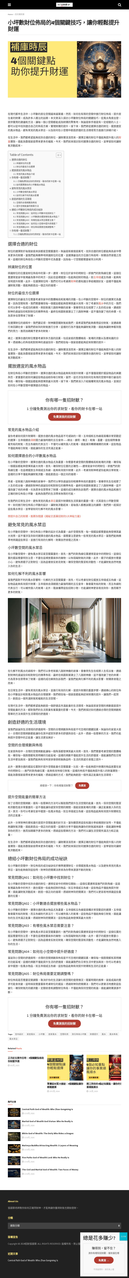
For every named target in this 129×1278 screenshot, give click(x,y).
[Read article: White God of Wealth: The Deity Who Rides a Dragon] (14, 1136)
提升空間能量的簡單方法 (27, 206)
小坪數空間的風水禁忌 (26, 192)
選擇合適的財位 (19, 159)
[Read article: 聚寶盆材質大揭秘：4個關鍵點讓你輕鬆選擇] (65, 1067)
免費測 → (103, 1260)
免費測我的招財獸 (64, 416)
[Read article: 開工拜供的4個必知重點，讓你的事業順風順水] (105, 1067)
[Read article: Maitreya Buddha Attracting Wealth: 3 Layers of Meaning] (14, 1148)
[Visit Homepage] (64, 5)
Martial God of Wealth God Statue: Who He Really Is (47, 1121)
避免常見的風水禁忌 (21, 188)
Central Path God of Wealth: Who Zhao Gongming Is (47, 1109)
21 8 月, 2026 (29, 1113)
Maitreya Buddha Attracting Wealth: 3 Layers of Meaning (50, 1145)
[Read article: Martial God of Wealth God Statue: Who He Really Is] (14, 1124)
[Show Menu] (9, 4)
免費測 (82, 785)
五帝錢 (97, 277)
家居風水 (31, 1034)
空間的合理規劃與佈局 (26, 202)
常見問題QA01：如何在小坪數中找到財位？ (36, 213)
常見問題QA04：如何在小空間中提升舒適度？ (37, 223)
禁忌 (53, 500)
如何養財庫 (19, 14)
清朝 (33, 440)
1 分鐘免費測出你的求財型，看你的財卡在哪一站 (38, 181)
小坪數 (42, 1034)
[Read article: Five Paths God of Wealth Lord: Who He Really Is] (14, 1160)
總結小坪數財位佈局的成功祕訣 (27, 209)
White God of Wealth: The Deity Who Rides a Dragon (47, 1133)
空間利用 (64, 1034)
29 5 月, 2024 (54, 1091)
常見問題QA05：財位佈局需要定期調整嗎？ (36, 227)
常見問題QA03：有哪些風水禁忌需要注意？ (36, 220)
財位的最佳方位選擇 (25, 166)
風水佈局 (113, 1034)
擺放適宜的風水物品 (21, 170)
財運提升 (94, 1034)
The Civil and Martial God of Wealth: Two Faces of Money (50, 1169)
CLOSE (123, 1236)
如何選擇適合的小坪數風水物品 (30, 184)
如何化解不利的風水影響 (27, 195)
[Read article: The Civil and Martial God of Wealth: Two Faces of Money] (14, 1172)
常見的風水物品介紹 (25, 174)
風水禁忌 (13, 1039)
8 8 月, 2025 (14, 1065)
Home (10, 14)
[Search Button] (119, 4)
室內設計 (19, 1034)
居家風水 (52, 1034)
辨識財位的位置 (23, 163)
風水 (101, 303)
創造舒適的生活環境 (21, 199)
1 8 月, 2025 (93, 1091)
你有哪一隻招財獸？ (21, 177)
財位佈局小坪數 (79, 1034)
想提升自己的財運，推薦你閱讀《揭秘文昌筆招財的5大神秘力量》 (45, 516)
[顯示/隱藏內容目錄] (57, 155)
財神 (73, 281)
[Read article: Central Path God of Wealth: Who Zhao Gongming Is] (14, 1112)
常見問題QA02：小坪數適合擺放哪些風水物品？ (38, 216)
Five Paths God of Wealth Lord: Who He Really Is (45, 1157)
